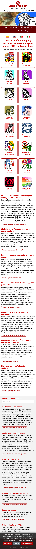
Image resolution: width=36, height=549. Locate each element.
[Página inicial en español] (7, 36)
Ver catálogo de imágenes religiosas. (14, 224)
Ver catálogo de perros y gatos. (12, 307)
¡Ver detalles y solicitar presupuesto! (14, 427)
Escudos (20, 31)
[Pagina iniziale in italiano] (28, 36)
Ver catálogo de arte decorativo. (12, 278)
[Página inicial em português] (21, 36)
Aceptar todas (7, 543)
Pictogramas (12, 31)
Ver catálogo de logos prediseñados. (14, 488)
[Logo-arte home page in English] (14, 36)
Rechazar (16, 543)
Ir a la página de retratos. (10, 361)
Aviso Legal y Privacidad (23, 547)
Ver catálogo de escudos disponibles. (15, 504)
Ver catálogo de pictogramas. (11, 391)
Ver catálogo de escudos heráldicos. (13, 335)
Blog (26, 31)
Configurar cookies (27, 543)
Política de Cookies (12, 547)
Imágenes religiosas (26, 27)
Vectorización (13, 27)
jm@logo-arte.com (11, 11)
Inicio (5, 27)
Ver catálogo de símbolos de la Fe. (13, 250)
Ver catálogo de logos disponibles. (14, 519)
